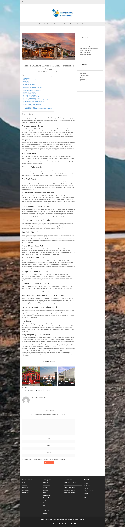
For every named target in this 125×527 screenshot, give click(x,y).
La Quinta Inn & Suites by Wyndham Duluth (34, 101)
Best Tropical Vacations (85, 52)
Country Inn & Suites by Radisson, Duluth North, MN (36, 99)
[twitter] (53, 523)
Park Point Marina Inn (29, 92)
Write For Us (25, 492)
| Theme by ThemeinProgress (59, 519)
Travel (40, 23)
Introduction (27, 78)
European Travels (84, 75)
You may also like (29, 105)
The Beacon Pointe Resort (30, 79)
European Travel (63, 23)
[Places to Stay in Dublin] (31, 376)
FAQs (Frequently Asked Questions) (33, 104)
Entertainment (46, 495)
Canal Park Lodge (28, 82)
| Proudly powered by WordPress (75, 519)
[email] (74, 523)
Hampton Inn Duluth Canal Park (32, 96)
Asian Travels (83, 73)
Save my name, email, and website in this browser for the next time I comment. (44, 459)
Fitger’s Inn (26, 81)
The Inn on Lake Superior (30, 84)
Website (49, 452)
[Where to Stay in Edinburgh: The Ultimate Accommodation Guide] (49, 376)
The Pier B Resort (28, 85)
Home (23, 482)
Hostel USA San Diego (85, 50)
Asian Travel (54, 23)
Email (49, 445)
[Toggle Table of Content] (50, 76)
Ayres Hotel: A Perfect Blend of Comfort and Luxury (36, 110)
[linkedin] (56, 523)
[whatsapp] (68, 523)
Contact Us (25, 487)
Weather (45, 513)
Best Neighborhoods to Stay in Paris (89, 48)
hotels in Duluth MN (60, 120)
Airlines (45, 487)
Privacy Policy (26, 490)
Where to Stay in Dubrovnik (86, 47)
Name (49, 438)
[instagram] (65, 523)
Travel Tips (46, 23)
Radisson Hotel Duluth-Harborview (32, 89)
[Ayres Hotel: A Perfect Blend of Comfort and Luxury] (66, 376)
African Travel (72, 23)
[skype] (71, 523)
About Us (24, 485)
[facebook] (50, 523)
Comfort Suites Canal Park (30, 93)
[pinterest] (59, 523)
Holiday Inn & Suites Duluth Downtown (33, 87)
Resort (44, 505)
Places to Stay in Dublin (30, 107)
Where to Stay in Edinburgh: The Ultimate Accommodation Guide (38, 108)
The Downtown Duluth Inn (30, 95)
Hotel (49, 63)
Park (44, 503)
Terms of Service (81, 23)
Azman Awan (50, 71)
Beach (44, 492)
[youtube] (62, 523)
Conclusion (26, 102)
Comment (49, 418)
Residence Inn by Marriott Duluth (32, 98)
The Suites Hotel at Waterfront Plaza (32, 90)
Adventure (45, 482)
